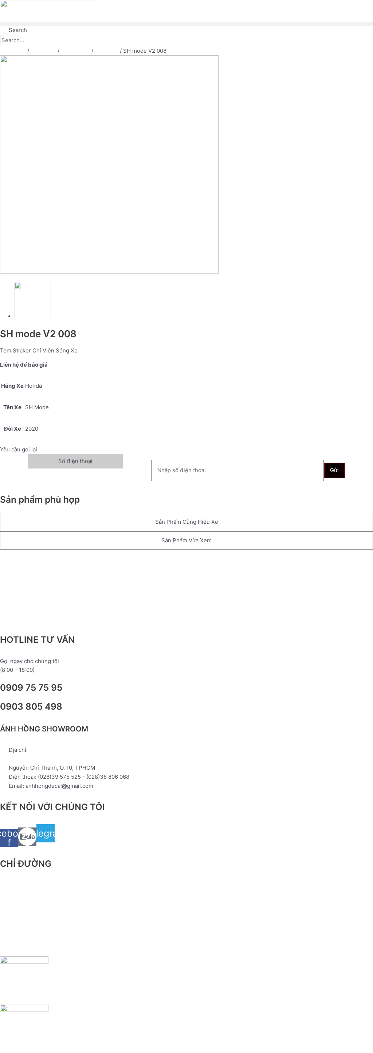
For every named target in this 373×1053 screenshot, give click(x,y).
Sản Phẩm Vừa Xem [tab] (186, 540)
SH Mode (106, 50)
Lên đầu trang (31, 565)
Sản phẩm (43, 50)
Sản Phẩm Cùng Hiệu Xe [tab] (186, 521)
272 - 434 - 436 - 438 (38, 758)
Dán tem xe (75, 50)
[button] (186, 24)
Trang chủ (13, 50)
